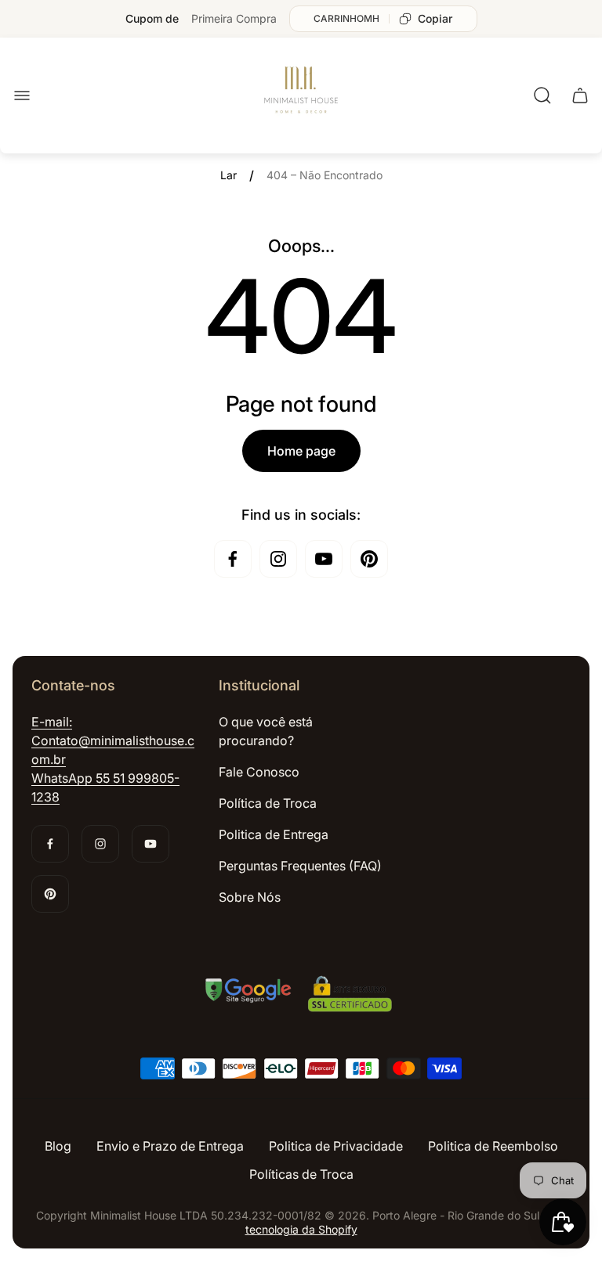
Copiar (435, 18)
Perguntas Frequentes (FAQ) (300, 866)
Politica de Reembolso (493, 1146)
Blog (58, 1146)
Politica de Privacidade (336, 1146)
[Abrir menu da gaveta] (22, 95)
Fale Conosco (259, 772)
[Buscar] (542, 95)
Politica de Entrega (273, 834)
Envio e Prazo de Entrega (170, 1146)
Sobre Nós (250, 897)
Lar (228, 175)
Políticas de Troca (301, 1174)
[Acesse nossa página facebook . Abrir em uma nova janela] (233, 559)
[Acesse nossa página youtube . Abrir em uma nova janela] (324, 559)
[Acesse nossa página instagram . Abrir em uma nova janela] (278, 559)
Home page (301, 451)
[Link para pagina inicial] (301, 996)
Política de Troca (268, 803)
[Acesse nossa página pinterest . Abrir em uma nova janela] (369, 559)
